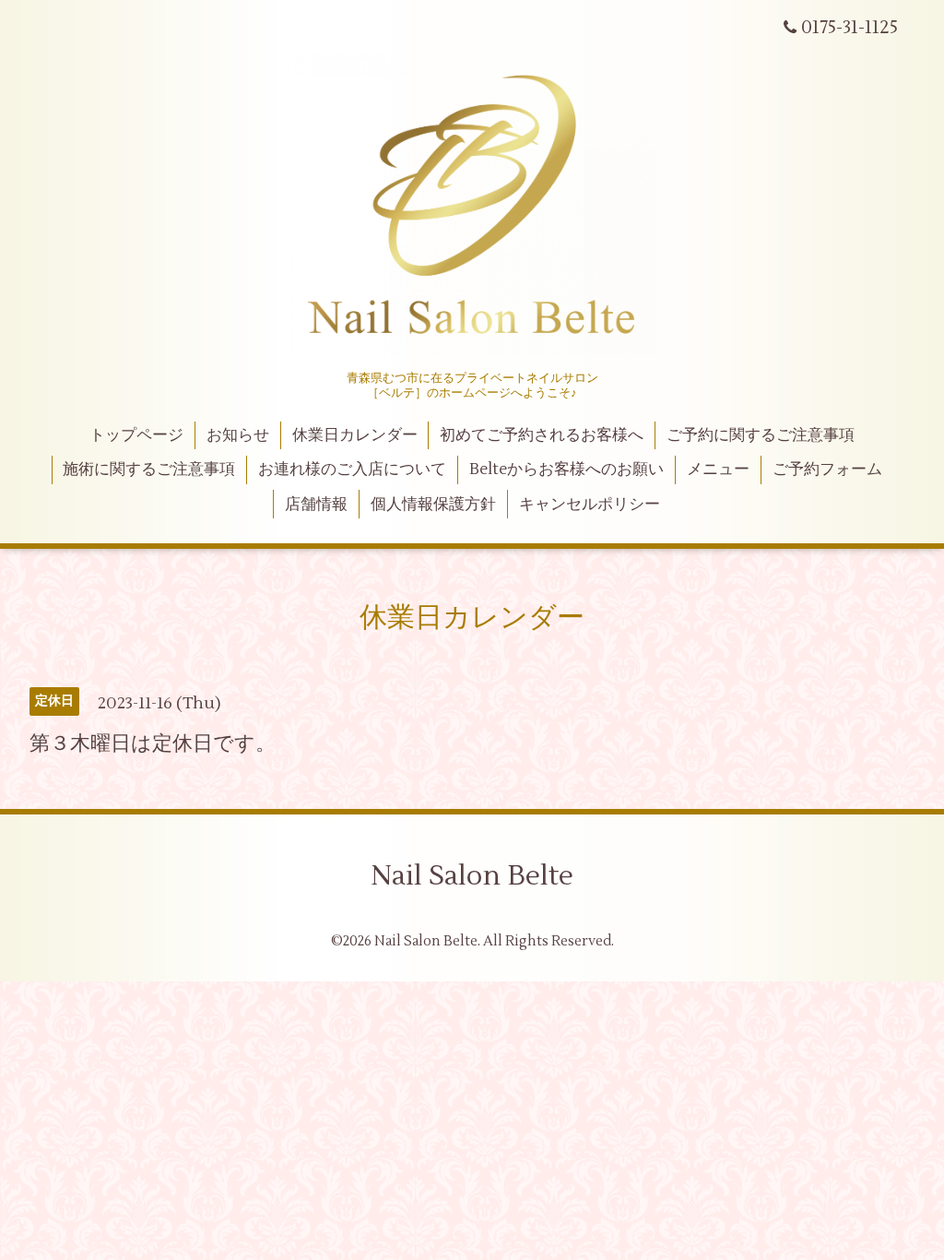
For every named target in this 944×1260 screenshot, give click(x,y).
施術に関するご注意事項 (149, 469)
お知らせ (237, 435)
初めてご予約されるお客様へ (541, 435)
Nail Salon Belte (472, 876)
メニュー (718, 469)
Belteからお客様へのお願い (566, 469)
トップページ (136, 435)
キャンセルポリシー (589, 504)
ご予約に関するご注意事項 (761, 435)
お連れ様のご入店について (352, 469)
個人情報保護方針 (433, 504)
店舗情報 (316, 504)
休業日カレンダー (355, 435)
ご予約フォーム (827, 469)
